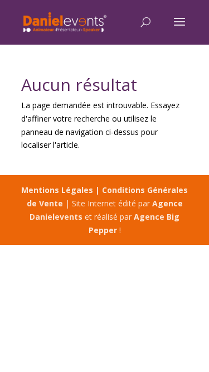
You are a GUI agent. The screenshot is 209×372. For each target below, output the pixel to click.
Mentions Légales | (61, 190)
